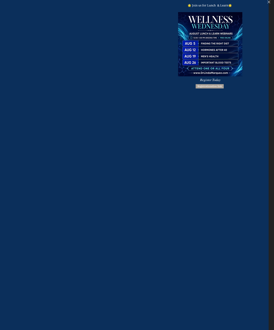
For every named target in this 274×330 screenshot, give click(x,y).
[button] (268, 2)
